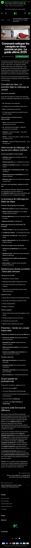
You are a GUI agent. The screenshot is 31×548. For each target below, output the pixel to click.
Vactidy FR (9, 545)
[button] (2, 13)
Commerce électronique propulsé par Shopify (19, 545)
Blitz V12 (22, 433)
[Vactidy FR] (15, 527)
